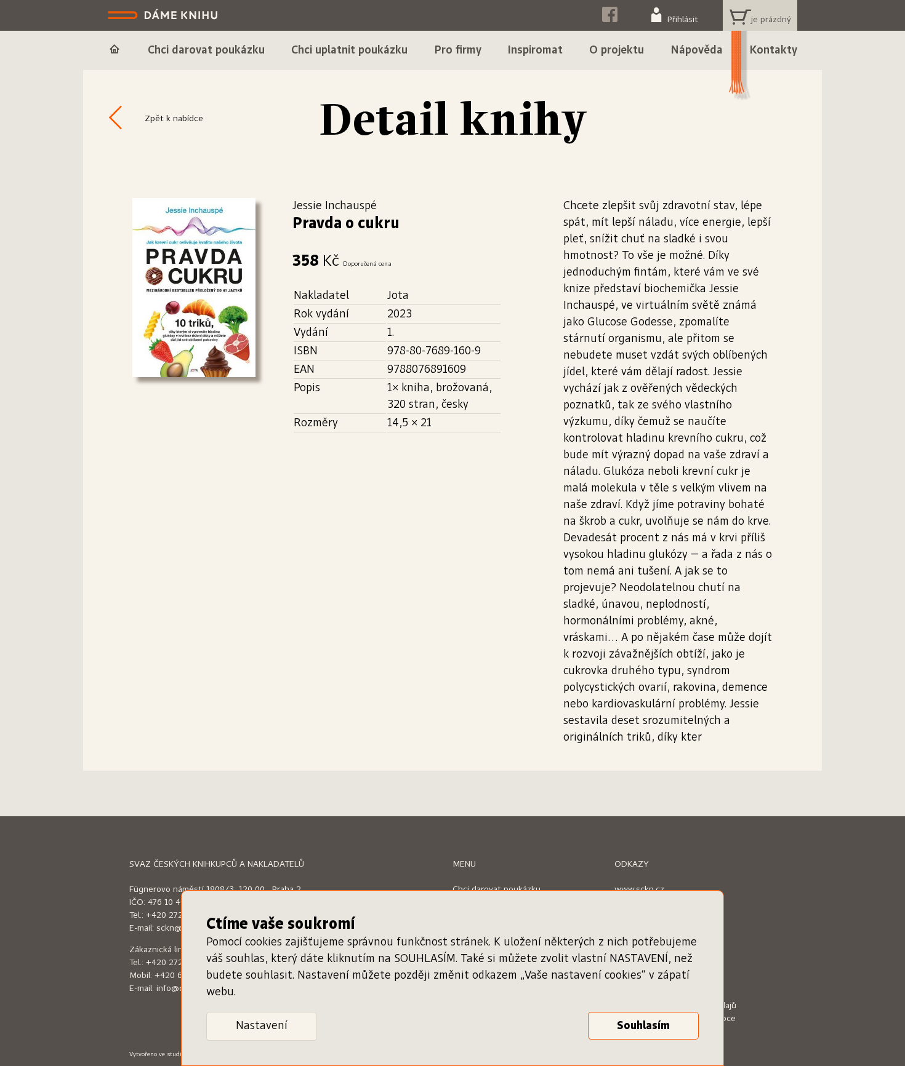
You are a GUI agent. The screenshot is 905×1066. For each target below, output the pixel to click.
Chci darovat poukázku (496, 889)
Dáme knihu (164, 15)
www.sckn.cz (639, 889)
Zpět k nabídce (174, 118)
